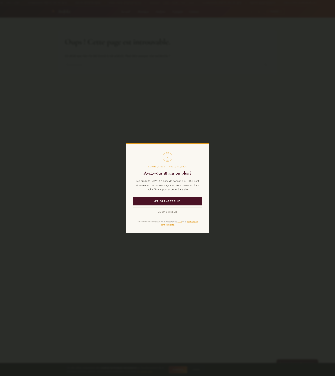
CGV (180, 221)
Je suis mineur (167, 211)
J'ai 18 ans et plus (167, 201)
